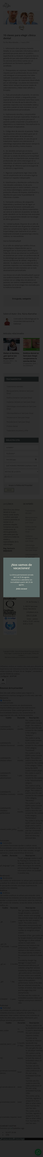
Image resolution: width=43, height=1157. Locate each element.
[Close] (35, 561)
